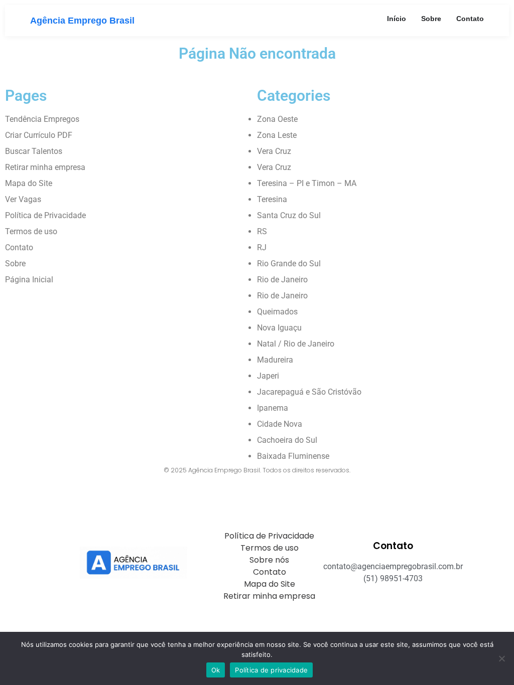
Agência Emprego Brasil (82, 21)
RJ (262, 247)
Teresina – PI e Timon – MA (306, 183)
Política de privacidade (271, 670)
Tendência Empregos (42, 119)
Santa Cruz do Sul (289, 215)
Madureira (275, 360)
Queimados (277, 311)
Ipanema (272, 408)
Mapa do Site (28, 183)
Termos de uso (31, 231)
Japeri (268, 376)
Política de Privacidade (45, 215)
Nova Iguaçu (279, 327)
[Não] (501, 658)
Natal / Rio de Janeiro (295, 344)
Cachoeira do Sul (287, 440)
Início (396, 19)
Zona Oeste (277, 119)
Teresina (272, 199)
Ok (215, 670)
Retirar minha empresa (45, 167)
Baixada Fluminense (293, 456)
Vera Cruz (274, 151)
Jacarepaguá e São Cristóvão (309, 392)
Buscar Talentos (33, 151)
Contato (470, 19)
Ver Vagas (23, 199)
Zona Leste (277, 135)
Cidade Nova (279, 424)
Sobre (431, 19)
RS (262, 231)
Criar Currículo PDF (38, 135)
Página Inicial (29, 279)
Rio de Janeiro (282, 279)
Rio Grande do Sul (289, 263)
